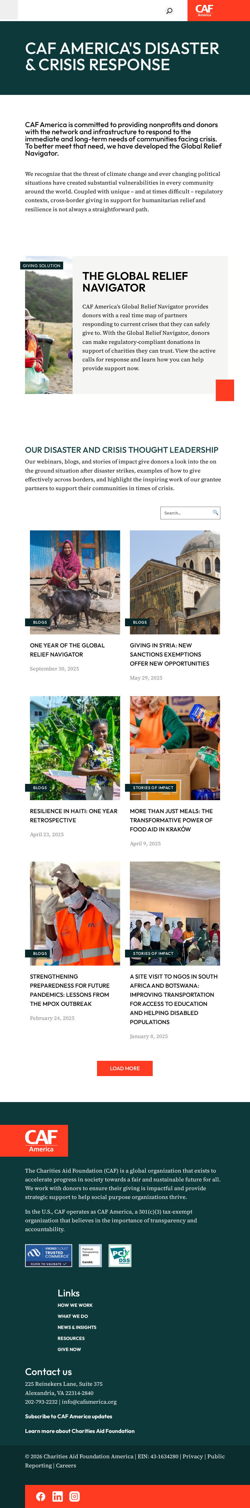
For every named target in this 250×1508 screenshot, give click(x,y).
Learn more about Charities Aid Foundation (80, 1430)
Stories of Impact (153, 787)
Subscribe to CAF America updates (68, 1416)
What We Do (73, 1316)
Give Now (69, 1349)
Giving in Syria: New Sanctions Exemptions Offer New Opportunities (169, 654)
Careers (66, 1465)
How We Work (75, 1305)
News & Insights (77, 1327)
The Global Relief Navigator (135, 281)
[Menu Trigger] (9, 10)
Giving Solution (42, 265)
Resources (71, 1338)
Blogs (40, 622)
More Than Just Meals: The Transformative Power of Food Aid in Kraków (171, 820)
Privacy (193, 1456)
